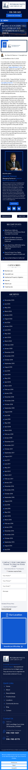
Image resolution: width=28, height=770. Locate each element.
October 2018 (9, 404)
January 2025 (8, 315)
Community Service (12, 703)
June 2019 (7, 374)
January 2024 (8, 326)
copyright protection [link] (7, 82)
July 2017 (7, 460)
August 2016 (8, 501)
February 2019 (9, 389)
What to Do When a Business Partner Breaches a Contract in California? (14, 239)
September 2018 (9, 408)
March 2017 (8, 475)
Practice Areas (10, 696)
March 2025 (8, 311)
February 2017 (9, 479)
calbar (14, 208)
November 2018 (9, 400)
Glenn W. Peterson (12, 55)
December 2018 (9, 397)
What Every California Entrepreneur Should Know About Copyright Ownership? (15, 232)
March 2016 (8, 519)
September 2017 (9, 453)
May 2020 (8, 333)
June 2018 (7, 419)
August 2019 (8, 367)
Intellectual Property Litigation (14, 277)
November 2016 (9, 490)
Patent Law (8, 283)
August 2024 (8, 319)
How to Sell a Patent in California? (14, 258)
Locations (9, 700)
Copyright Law (23, 55)
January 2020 (8, 348)
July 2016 (7, 505)
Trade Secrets (9, 287)
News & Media (10, 693)
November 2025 (9, 300)
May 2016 (7, 512)
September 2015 (9, 542)
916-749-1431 (15, 12)
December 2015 (9, 531)
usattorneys (19, 208)
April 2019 (8, 382)
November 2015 (9, 534)
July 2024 (7, 322)
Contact (8, 710)
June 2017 (7, 464)
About (8, 690)
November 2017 (9, 445)
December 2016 (9, 486)
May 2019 (7, 378)
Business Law (9, 271)
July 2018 (7, 415)
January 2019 (8, 393)
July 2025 (7, 304)
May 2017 (7, 467)
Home (8, 686)
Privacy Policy (10, 603)
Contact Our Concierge (14, 15)
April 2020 (8, 337)
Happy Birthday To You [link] (15, 67)
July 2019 (7, 371)
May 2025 (7, 307)
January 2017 (8, 482)
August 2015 (8, 546)
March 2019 (8, 386)
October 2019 (9, 360)
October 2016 (9, 493)
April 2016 (8, 516)
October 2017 (9, 449)
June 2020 (8, 330)
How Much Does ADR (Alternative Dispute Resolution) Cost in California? (15, 247)
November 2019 (9, 356)
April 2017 (8, 471)
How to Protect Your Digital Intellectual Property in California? (15, 253)
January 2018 (8, 438)
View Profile (14, 203)
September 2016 (9, 497)
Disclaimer (4, 603)
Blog (7, 707)
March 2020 (8, 341)
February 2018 (9, 434)
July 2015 (7, 549)
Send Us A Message (6, 609)
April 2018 (8, 426)
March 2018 (8, 430)
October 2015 (9, 538)
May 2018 (7, 423)
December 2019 (9, 352)
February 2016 (9, 523)
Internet (7, 280)
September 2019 (9, 363)
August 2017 (8, 456)
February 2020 (9, 345)
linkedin (9, 208)
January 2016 (8, 527)
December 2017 (9, 441)
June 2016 (7, 508)
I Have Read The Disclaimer (10, 606)
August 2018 (8, 412)
